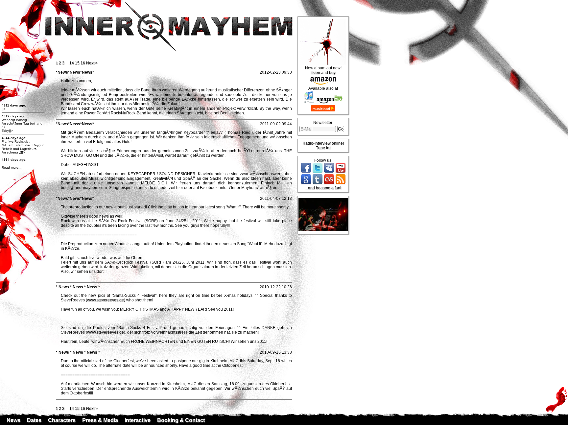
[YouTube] (340, 172)
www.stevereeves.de (105, 300)
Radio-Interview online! (323, 143)
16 (83, 63)
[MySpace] (329, 172)
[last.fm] (329, 183)
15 (77, 63)
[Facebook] (306, 172)
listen (315, 72)
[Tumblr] (317, 183)
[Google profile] (556, 420)
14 (71, 63)
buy (332, 72)
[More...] (563, 420)
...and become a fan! (323, 188)
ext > (92, 63)
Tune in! (323, 148)
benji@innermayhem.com (84, 187)
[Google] (306, 183)
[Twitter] (317, 172)
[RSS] (340, 183)
